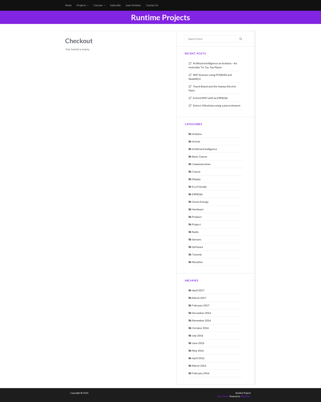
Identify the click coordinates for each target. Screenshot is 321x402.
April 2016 (198, 358)
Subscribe (115, 5)
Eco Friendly (199, 186)
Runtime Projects (160, 17)
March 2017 (199, 297)
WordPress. (246, 396)
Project (196, 224)
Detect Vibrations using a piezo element (216, 105)
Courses (98, 5)
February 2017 (200, 305)
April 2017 (198, 290)
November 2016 (201, 320)
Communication (201, 164)
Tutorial (197, 254)
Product (197, 216)
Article (196, 141)
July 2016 (197, 335)
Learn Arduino (133, 5)
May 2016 (198, 350)
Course (196, 171)
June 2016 (198, 343)
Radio (195, 231)
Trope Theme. (223, 396)
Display (196, 179)
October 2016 (200, 328)
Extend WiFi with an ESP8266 (210, 97)
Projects (81, 5)
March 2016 (199, 365)
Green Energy (200, 201)
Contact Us (152, 5)
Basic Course (199, 156)
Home (68, 5)
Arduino (197, 133)
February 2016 (200, 373)
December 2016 (201, 312)
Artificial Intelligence (204, 149)
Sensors (196, 239)
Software (197, 246)
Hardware (198, 209)
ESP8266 (197, 194)
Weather (197, 262)
